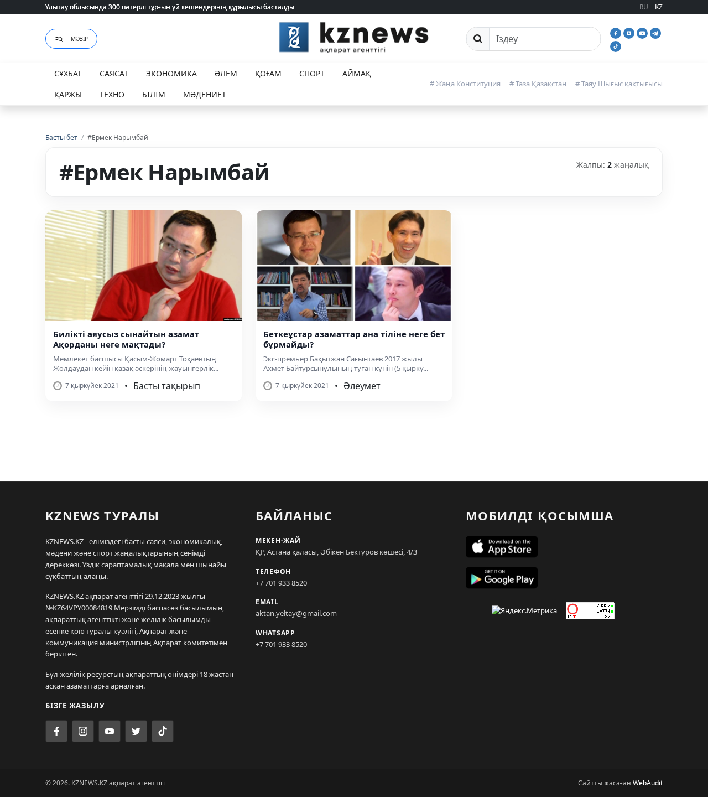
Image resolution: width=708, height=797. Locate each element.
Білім (153, 94)
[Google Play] (564, 578)
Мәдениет (204, 94)
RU (643, 7)
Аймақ (356, 73)
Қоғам (268, 73)
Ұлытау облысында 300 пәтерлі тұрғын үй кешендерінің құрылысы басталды (169, 7)
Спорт (312, 73)
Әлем (226, 73)
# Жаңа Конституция (465, 84)
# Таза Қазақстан (537, 84)
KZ (659, 7)
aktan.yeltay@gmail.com (296, 613)
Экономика (171, 73)
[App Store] (564, 547)
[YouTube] (643, 32)
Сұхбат (68, 73)
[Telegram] (655, 32)
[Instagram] (630, 32)
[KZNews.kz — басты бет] (354, 37)
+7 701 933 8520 (281, 583)
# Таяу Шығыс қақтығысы (619, 84)
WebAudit (648, 783)
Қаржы (68, 94)
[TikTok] (615, 45)
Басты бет (61, 137)
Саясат (114, 73)
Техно (112, 94)
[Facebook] (616, 32)
